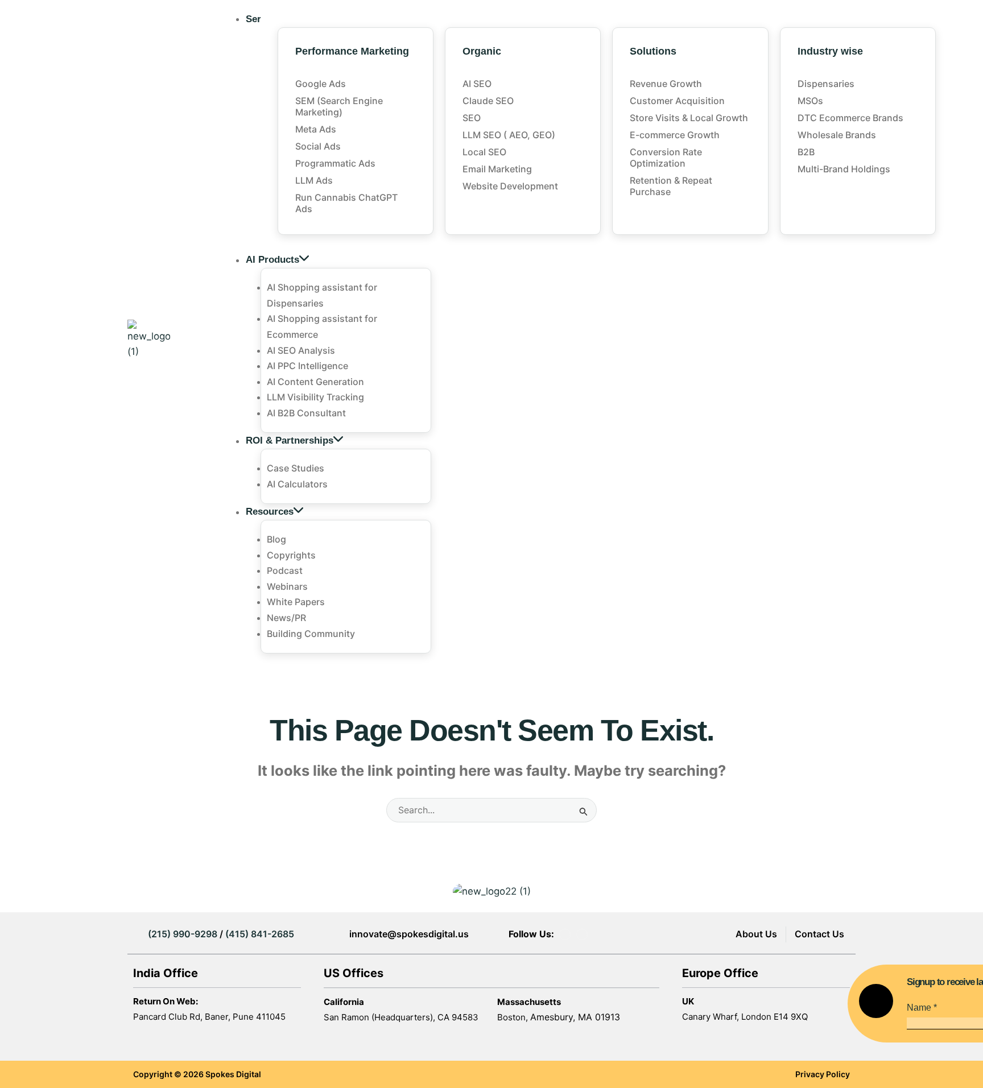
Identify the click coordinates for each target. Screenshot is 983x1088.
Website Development (510, 186)
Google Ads (320, 83)
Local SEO (484, 152)
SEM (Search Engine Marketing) (339, 106)
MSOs (810, 100)
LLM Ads (314, 180)
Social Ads (318, 146)
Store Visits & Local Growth (689, 117)
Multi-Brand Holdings (844, 169)
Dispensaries (826, 83)
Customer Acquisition (677, 100)
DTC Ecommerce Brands (850, 117)
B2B (806, 152)
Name (922, 1007)
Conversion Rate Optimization (666, 157)
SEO (471, 117)
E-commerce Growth (675, 134)
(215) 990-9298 (182, 934)
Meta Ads (315, 129)
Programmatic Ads (335, 163)
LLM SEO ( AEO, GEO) (508, 134)
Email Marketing (497, 169)
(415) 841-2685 (259, 934)
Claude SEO (488, 100)
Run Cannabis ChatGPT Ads (346, 203)
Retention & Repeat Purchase (671, 186)
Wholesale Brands (837, 134)
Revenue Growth (666, 83)
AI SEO (476, 83)
